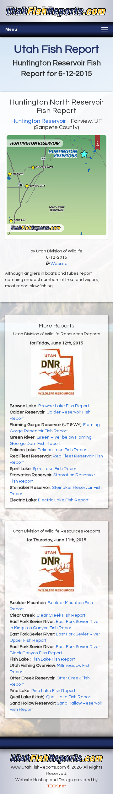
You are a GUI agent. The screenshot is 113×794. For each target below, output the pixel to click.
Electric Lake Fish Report (63, 500)
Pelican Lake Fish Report (63, 450)
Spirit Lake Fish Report (55, 469)
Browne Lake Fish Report (63, 406)
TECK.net (56, 786)
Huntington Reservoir (38, 121)
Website (59, 264)
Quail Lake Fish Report (69, 697)
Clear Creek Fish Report (60, 615)
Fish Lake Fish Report (53, 659)
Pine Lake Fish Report (53, 691)
